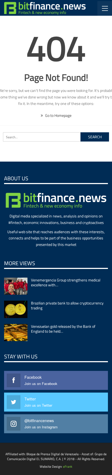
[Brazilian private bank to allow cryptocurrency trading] (15, 309)
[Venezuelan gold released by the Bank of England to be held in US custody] (15, 332)
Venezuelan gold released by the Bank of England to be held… (63, 328)
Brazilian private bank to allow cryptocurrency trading (67, 305)
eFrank (67, 466)
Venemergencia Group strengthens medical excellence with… (65, 282)
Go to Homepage (57, 115)
